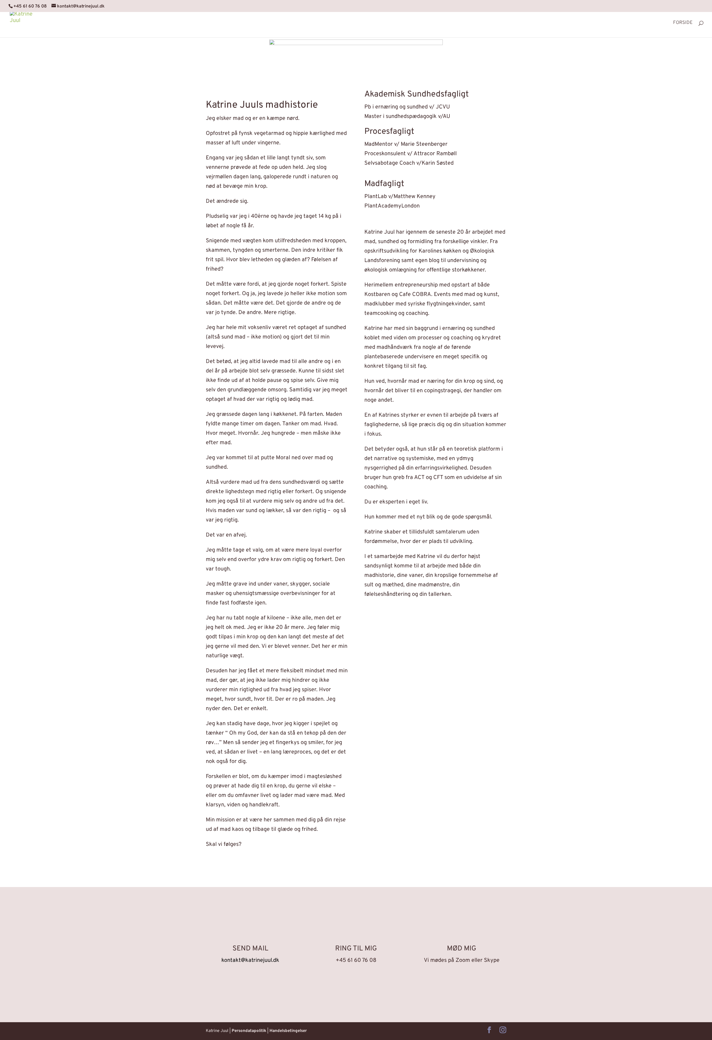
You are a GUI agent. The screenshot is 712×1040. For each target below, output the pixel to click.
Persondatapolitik (249, 1031)
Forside (683, 23)
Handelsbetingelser (288, 1031)
